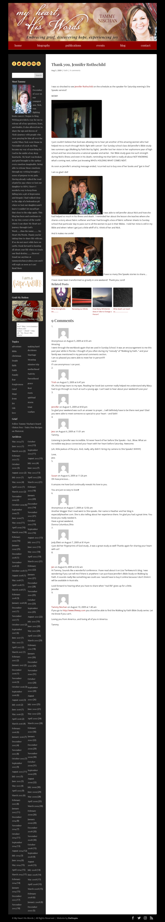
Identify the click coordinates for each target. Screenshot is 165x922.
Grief (14, 389)
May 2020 (16, 482)
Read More (17, 268)
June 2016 (16, 709)
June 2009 (32, 791)
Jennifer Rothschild (84, 86)
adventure (16, 346)
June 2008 (32, 874)
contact (145, 45)
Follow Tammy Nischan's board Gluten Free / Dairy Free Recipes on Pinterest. (27, 427)
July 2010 (32, 704)
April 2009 (33, 801)
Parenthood (33, 378)
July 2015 (16, 776)
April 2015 (16, 790)
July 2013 (32, 463)
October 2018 (18, 570)
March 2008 (33, 888)
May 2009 (32, 796)
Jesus (14, 398)
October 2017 (18, 624)
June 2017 (16, 637)
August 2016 (17, 700)
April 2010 (32, 718)
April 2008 (33, 884)
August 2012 (33, 537)
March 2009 (33, 806)
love (14, 412)
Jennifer (55, 406)
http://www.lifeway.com (74, 610)
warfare (31, 411)
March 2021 (17, 451)
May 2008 (32, 879)
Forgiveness (17, 384)
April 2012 (32, 556)
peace (30, 383)
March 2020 (17, 491)
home (18, 45)
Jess (53, 431)
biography (43, 45)
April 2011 (32, 635)
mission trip (33, 364)
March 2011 (33, 640)
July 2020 (16, 477)
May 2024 (16, 441)
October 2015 (18, 758)
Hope (14, 393)
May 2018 (16, 580)
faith (14, 365)
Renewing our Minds (80, 309)
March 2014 (17, 874)
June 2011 (32, 626)
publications (73, 45)
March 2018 (17, 589)
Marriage (32, 354)
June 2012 (32, 547)
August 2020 (17, 472)
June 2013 (32, 468)
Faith (66, 70)
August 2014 (17, 850)
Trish (53, 382)
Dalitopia (73, 918)
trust (30, 407)
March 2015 (17, 795)
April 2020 (17, 486)
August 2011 (33, 616)
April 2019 (16, 527)
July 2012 (32, 542)
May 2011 (32, 630)
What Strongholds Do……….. (58, 310)
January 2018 (18, 603)
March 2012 (33, 561)
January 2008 (34, 902)
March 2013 (33, 482)
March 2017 (17, 652)
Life (13, 408)
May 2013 (32, 472)
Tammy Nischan (59, 607)
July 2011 (32, 621)
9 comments (75, 70)
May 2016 (16, 714)
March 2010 (33, 723)
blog (123, 45)
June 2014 (16, 860)
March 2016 (17, 723)
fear (14, 379)
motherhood (33, 369)
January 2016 (18, 736)
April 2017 (16, 647)
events (100, 45)
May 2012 (32, 551)
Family (15, 374)
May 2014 (16, 865)
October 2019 (18, 504)
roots (30, 392)
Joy (13, 403)
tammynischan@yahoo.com (25, 260)
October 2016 (18, 686)
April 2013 (32, 477)
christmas (16, 355)
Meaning (32, 359)
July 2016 (16, 704)
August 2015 (17, 771)
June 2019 (16, 518)
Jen (52, 567)
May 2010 (32, 713)
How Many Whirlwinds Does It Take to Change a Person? (102, 311)
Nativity (31, 373)
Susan (54, 475)
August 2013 (33, 458)
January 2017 (18, 665)
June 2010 (32, 709)
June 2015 (16, 781)
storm (30, 402)
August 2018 (17, 575)
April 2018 (16, 585)
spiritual (32, 397)
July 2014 (16, 855)
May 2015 (16, 785)
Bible (14, 351)
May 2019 (16, 522)
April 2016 (16, 718)
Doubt (15, 360)
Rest (30, 388)
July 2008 (32, 870)
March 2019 (17, 532)
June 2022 (16, 446)
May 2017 (16, 642)
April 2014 (16, 869)
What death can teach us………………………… (121, 310)
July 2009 (32, 787)
